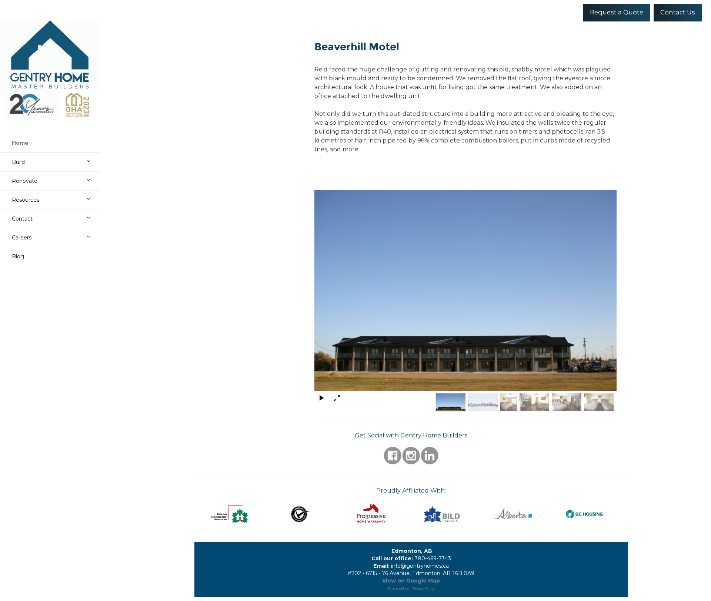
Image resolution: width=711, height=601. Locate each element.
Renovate (24, 181)
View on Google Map (411, 580)
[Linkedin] (429, 454)
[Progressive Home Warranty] (371, 513)
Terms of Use (398, 589)
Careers (21, 237)
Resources (25, 200)
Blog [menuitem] (18, 256)
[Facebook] (392, 454)
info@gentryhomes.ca (420, 566)
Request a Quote (616, 12)
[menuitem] (53, 143)
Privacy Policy (422, 589)
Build (18, 162)
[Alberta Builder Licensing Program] (513, 514)
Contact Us (677, 12)
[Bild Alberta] (443, 514)
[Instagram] (411, 454)
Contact (22, 218)
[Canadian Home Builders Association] (229, 514)
